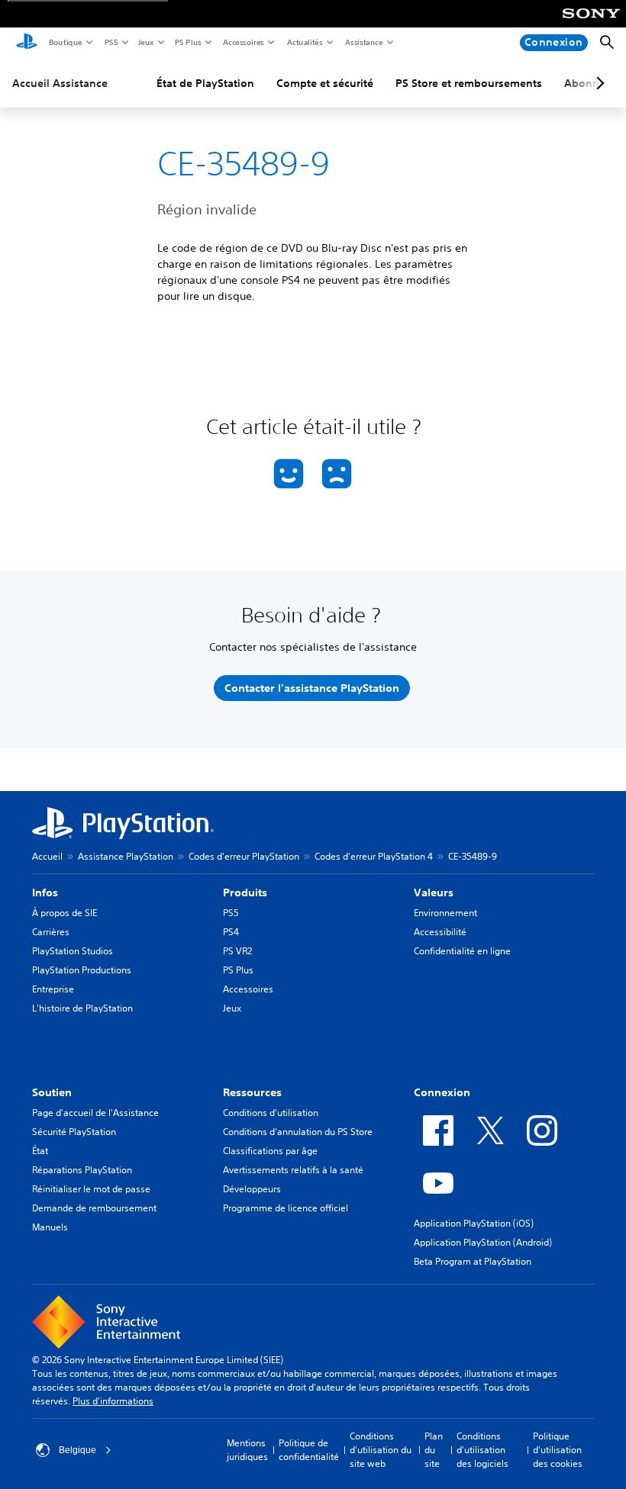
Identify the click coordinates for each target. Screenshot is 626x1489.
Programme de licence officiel (285, 1207)
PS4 (231, 931)
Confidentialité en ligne (462, 950)
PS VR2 (237, 950)
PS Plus (187, 42)
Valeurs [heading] (433, 892)
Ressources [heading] (252, 1092)
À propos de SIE (64, 912)
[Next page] (598, 83)
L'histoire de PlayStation (82, 1008)
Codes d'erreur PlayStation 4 (374, 856)
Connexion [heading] (442, 1092)
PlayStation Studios (72, 950)
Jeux (145, 42)
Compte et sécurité (324, 83)
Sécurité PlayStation (74, 1131)
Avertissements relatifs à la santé (293, 1169)
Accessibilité (440, 931)
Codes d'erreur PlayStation (244, 856)
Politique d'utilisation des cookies (557, 1450)
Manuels (50, 1226)
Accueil (47, 856)
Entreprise (53, 988)
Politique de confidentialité (309, 1449)
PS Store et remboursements (468, 83)
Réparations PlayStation (82, 1169)
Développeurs (252, 1188)
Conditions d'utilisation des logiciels (482, 1450)
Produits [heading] (245, 892)
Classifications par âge (270, 1150)
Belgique (77, 1450)
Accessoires (242, 42)
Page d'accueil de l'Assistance (95, 1112)
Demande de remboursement (94, 1207)
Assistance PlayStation (125, 856)
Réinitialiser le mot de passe (91, 1188)
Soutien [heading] (52, 1092)
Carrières (50, 931)
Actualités (304, 42)
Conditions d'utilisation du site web (380, 1450)
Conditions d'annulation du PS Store (298, 1131)
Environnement (445, 912)
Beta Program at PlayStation (472, 1261)
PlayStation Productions (81, 969)
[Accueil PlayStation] (27, 42)
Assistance (363, 42)
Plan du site (433, 1450)
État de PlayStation (205, 83)
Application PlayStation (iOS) (474, 1223)
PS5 (110, 42)
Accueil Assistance (60, 83)
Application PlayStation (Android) (483, 1242)
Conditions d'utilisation (270, 1112)
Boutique (65, 42)
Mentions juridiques (247, 1449)
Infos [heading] (45, 892)
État (40, 1150)
